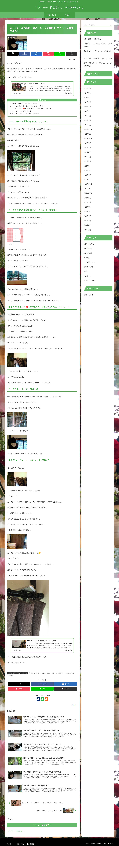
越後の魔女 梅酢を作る (92, 39)
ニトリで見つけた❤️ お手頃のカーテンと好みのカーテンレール (31, 108)
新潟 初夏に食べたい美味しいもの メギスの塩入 (98, 64)
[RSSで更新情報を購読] (46, 699)
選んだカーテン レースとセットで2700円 (25, 113)
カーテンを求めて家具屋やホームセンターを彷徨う (28, 106)
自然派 (10, 676)
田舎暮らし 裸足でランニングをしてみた (98, 52)
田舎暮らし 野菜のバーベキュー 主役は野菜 (98, 45)
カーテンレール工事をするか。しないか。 (25, 103)
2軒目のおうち (12, 673)
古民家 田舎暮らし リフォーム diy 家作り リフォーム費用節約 (58, 673)
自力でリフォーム (23, 673)
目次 (39, 100)
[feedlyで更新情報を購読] (42, 699)
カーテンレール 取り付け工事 (21, 111)
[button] (71, 54)
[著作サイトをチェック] (38, 699)
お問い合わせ (88, 295)
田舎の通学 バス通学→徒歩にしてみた (98, 58)
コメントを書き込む (42, 825)
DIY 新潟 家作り (35, 673)
